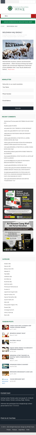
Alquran (6, 266)
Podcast (14, 429)
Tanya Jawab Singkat (12, 36)
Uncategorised (8, 310)
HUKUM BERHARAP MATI (17, 379)
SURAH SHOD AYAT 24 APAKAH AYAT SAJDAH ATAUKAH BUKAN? (20, 326)
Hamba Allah (7, 167)
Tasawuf (6, 307)
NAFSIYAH (7, 284)
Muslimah (6, 281)
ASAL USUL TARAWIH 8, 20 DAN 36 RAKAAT (20, 128)
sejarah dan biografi (9, 292)
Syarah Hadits (7, 299)
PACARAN (14, 126)
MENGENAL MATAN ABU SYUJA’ (19, 165)
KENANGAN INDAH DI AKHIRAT (19, 364)
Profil (27, 429)
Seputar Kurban (8, 294)
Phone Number (7, 94)
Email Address (7, 100)
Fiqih (5, 36)
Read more (11, 69)
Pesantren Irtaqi (12, 35)
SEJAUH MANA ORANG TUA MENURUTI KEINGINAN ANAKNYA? (21, 348)
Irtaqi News (22, 429)
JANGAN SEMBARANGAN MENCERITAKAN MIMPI (18, 22)
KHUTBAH (6, 279)
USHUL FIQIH (7, 312)
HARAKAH (6, 276)
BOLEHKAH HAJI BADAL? (12, 32)
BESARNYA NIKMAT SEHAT (17, 333)
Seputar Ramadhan (9, 297)
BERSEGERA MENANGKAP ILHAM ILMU (21, 372)
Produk (6, 289)
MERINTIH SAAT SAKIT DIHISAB (21, 131)
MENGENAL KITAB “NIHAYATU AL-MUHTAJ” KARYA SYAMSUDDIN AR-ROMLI (20, 356)
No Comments (21, 36)
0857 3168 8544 (14, 405)
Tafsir (5, 302)
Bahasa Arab (7, 269)
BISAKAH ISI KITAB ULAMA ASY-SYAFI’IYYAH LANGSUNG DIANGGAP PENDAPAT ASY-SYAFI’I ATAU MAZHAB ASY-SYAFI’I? (17, 174)
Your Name (6, 87)
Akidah (6, 263)
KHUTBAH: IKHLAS (15, 340)
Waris (5, 315)
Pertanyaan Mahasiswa (10, 286)
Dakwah (6, 271)
